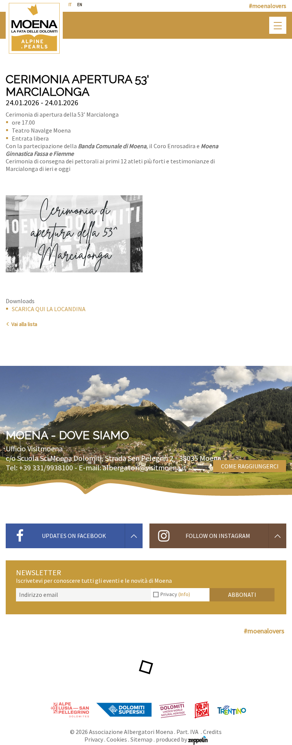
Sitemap (141, 739)
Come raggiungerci (250, 466)
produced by (172, 739)
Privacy (175, 594)
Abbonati (242, 594)
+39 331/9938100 (46, 467)
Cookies (116, 739)
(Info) (184, 594)
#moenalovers (267, 5)
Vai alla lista (24, 324)
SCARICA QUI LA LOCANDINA (49, 309)
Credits (212, 732)
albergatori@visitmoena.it (145, 467)
